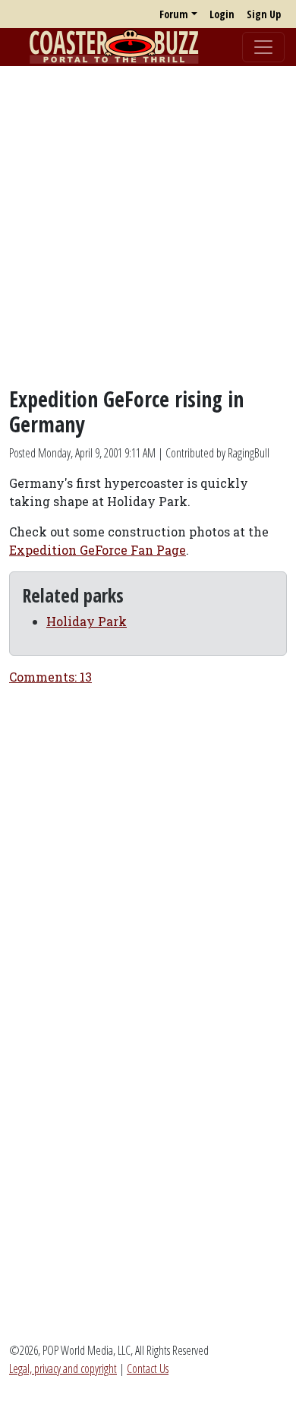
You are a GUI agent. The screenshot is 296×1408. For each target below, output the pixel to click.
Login (222, 14)
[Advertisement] (148, 226)
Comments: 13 (50, 677)
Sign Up (264, 14)
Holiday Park (86, 621)
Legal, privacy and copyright (63, 1368)
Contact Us (147, 1368)
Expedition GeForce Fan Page (97, 550)
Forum (173, 14)
